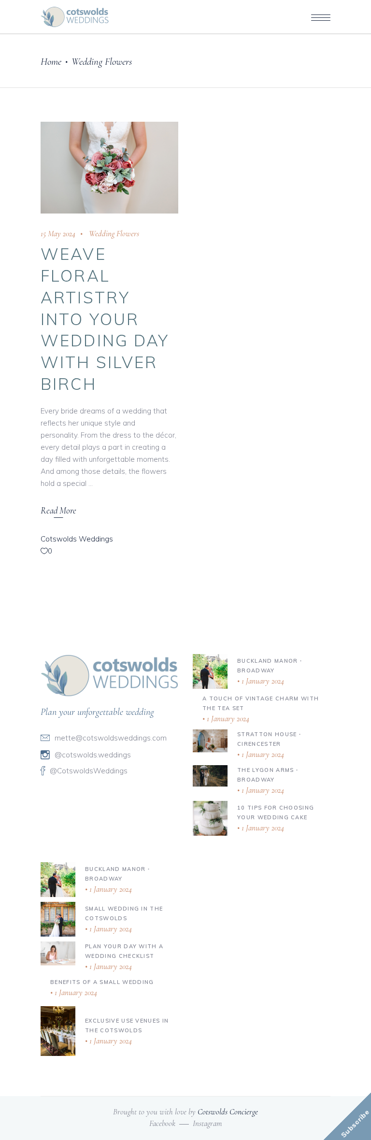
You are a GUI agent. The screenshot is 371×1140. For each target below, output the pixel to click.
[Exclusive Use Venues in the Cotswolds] (58, 1031)
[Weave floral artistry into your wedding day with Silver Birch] (109, 168)
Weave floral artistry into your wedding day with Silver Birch (105, 319)
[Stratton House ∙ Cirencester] (210, 740)
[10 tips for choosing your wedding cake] (210, 818)
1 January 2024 (262, 681)
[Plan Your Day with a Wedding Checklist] (58, 953)
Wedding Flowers (114, 233)
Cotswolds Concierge (228, 1112)
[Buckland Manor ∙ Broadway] (210, 671)
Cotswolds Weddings (77, 538)
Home (51, 62)
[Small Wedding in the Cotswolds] (58, 919)
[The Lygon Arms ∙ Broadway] (210, 775)
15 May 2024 (58, 233)
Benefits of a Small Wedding (102, 982)
